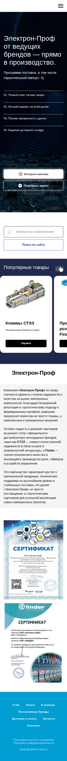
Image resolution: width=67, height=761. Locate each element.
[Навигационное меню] (60, 6)
